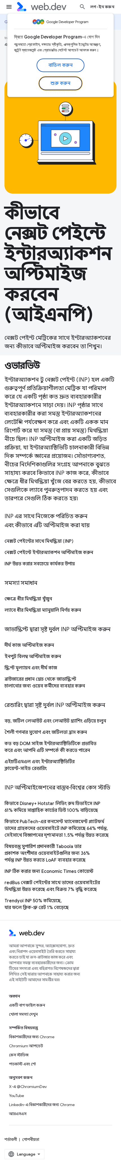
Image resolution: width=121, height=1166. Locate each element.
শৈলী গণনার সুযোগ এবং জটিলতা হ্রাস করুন (46, 732)
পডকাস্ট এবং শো (22, 1064)
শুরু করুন (60, 83)
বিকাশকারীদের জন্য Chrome (31, 1036)
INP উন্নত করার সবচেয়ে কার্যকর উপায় (40, 564)
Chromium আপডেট (26, 1045)
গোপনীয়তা (30, 1139)
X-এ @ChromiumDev (28, 1086)
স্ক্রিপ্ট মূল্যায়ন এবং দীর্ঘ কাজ (31, 668)
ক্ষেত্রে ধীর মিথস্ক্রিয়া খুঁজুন (28, 599)
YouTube (16, 1095)
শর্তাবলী (11, 1139)
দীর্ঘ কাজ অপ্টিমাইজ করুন (29, 645)
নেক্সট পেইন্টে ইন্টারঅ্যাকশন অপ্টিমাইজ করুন (49, 552)
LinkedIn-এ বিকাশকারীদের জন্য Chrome (42, 1104)
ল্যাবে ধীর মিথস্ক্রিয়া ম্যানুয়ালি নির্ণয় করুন (43, 610)
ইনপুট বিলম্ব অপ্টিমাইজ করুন (33, 656)
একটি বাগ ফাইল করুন (27, 1005)
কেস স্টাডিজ (18, 1054)
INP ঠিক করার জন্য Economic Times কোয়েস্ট (49, 871)
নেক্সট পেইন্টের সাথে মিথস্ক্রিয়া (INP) (39, 541)
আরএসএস (17, 1113)
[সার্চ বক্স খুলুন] (82, 6)
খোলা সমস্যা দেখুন (23, 1014)
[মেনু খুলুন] (9, 7)
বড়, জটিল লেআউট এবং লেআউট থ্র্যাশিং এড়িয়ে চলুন (55, 721)
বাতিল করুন (60, 65)
